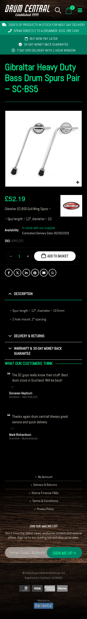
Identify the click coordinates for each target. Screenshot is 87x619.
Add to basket (57, 256)
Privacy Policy (45, 509)
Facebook (9, 273)
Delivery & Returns (45, 485)
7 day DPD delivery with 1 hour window (46, 50)
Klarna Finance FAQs (45, 493)
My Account (45, 477)
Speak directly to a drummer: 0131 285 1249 (46, 31)
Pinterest (35, 273)
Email (44, 273)
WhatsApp (52, 273)
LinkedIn (26, 273)
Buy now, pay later (44, 38)
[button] (58, 10)
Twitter (17, 273)
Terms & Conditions (45, 501)
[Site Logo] (27, 10)
